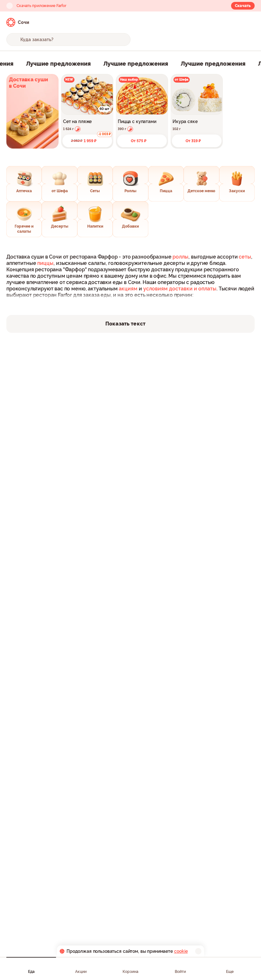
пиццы (45, 263)
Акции (81, 971)
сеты (245, 257)
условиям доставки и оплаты (179, 289)
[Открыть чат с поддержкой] (249, 22)
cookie (181, 951)
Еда (31, 971)
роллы (180, 257)
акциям (128, 289)
